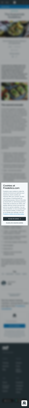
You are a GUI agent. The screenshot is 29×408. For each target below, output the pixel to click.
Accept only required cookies (14, 223)
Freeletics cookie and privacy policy (13, 214)
